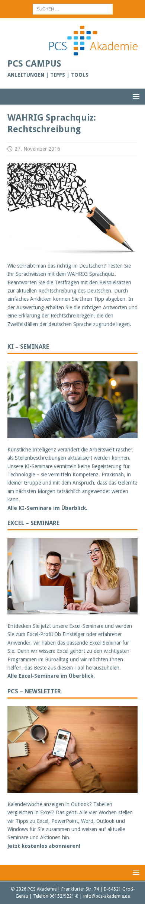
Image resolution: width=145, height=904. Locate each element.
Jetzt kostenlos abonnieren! (43, 846)
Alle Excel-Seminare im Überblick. (51, 676)
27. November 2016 (37, 149)
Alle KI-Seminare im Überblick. (47, 508)
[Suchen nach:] (73, 9)
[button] (134, 96)
